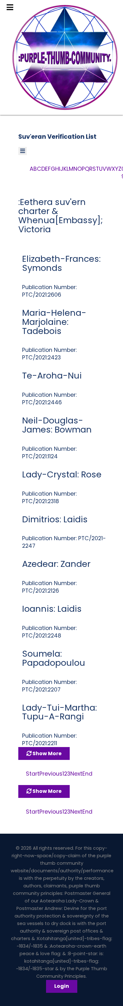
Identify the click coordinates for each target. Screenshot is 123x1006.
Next (76, 773)
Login (61, 986)
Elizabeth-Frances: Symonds (61, 263)
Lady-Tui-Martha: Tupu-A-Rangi (59, 712)
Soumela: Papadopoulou (53, 658)
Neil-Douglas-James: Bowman (57, 425)
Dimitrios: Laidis (55, 519)
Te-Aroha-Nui (52, 375)
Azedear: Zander (56, 564)
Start (32, 773)
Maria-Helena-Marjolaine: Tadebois (54, 322)
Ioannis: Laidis (52, 609)
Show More (47, 753)
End (87, 773)
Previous (50, 773)
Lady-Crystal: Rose (62, 474)
